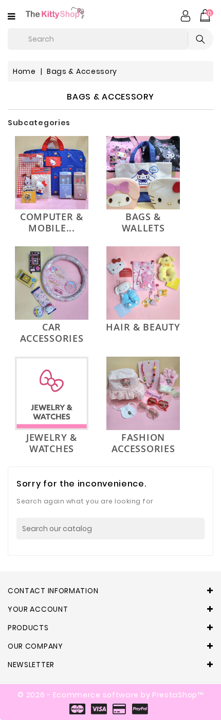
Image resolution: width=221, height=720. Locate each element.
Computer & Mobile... (51, 222)
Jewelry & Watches (51, 443)
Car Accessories (52, 332)
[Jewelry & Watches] (51, 393)
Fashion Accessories (143, 443)
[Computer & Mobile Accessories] (51, 172)
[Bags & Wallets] (143, 172)
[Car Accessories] (51, 283)
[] (201, 528)
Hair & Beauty (143, 327)
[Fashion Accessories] (143, 393)
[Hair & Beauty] (143, 283)
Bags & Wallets (143, 222)
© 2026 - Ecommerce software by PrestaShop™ (110, 695)
